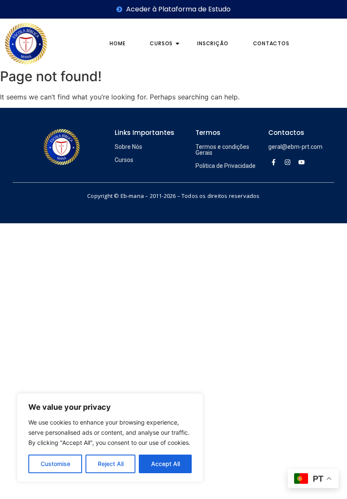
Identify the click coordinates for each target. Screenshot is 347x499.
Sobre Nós (128, 146)
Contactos (271, 43)
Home (117, 43)
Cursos (161, 43)
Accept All (165, 463)
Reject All (111, 463)
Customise (55, 463)
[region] (110, 437)
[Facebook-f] (273, 162)
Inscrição (212, 43)
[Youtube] (301, 162)
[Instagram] (287, 162)
